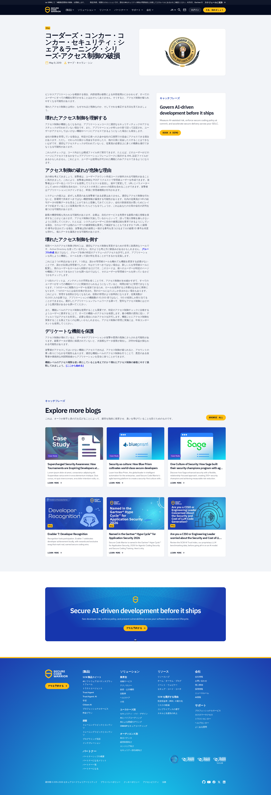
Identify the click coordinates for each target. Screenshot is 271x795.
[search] (179, 9)
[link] (135, 2)
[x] (219, 782)
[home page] (53, 10)
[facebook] (204, 782)
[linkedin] (224, 782)
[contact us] (184, 10)
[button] (70, 10)
